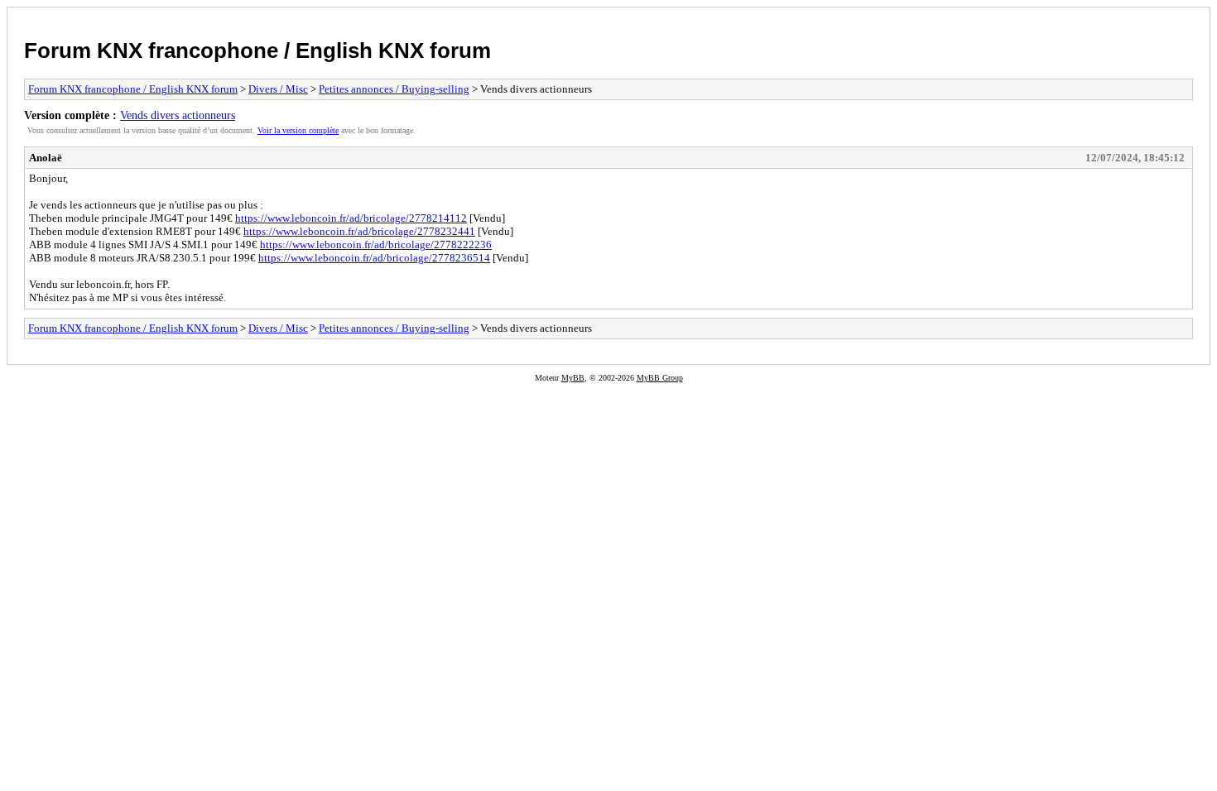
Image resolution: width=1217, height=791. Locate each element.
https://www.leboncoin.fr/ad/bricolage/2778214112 (351, 218)
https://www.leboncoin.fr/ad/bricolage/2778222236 (376, 244)
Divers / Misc (278, 89)
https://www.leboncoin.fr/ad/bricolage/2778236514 (374, 258)
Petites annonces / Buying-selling (394, 89)
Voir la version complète (298, 130)
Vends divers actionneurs (177, 115)
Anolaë (45, 157)
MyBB (572, 377)
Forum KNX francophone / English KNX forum (257, 50)
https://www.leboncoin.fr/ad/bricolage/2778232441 (359, 231)
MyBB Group (660, 377)
